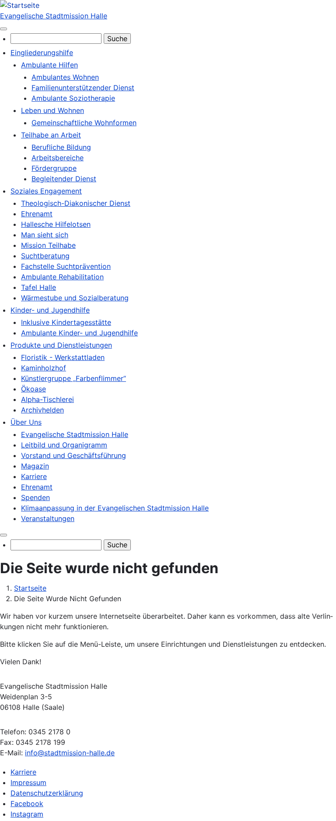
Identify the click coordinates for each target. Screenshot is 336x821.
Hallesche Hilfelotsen (56, 224)
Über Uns (26, 422)
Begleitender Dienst (64, 178)
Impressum (28, 782)
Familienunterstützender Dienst (83, 87)
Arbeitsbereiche (58, 157)
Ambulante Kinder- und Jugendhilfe (79, 332)
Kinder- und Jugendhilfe (50, 310)
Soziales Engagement (46, 191)
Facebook (26, 803)
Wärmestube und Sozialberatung (75, 297)
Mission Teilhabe (48, 245)
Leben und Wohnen (52, 110)
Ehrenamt (36, 213)
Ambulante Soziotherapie (73, 98)
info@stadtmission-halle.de (70, 752)
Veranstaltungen (47, 518)
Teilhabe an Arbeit (51, 134)
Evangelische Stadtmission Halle (53, 15)
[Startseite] (19, 5)
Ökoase (33, 388)
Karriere (34, 476)
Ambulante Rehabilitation (62, 276)
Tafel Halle (38, 287)
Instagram (26, 814)
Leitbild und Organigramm (64, 444)
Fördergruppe (54, 168)
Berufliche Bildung (61, 147)
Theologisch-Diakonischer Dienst (75, 203)
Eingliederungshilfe (41, 52)
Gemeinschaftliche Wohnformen (84, 122)
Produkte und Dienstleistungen (61, 345)
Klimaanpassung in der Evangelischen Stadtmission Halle (115, 508)
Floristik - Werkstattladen (63, 357)
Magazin (35, 466)
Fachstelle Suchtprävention (66, 266)
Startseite (30, 588)
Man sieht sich (44, 234)
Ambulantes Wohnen (65, 77)
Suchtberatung (45, 255)
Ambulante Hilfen (49, 64)
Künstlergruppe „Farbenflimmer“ (73, 378)
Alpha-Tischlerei (47, 399)
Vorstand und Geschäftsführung (73, 455)
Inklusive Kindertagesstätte (66, 322)
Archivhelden (42, 409)
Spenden (35, 497)
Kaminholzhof (43, 367)
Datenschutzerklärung (46, 793)
